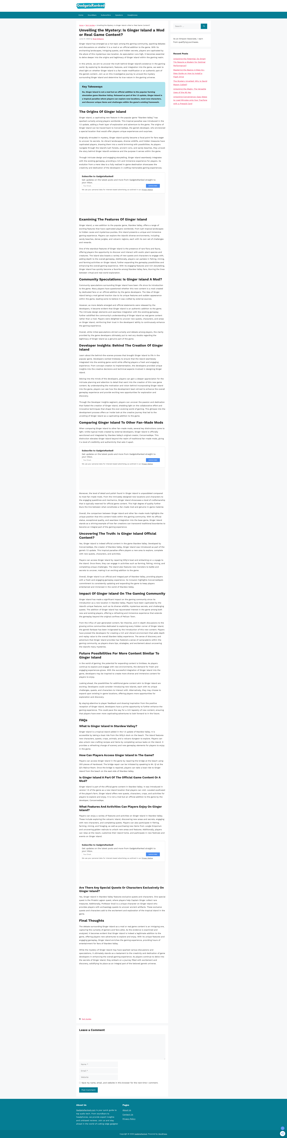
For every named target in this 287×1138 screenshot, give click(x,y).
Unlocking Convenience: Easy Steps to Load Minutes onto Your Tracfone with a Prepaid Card (190, 100)
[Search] (204, 26)
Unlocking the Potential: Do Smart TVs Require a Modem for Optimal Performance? (189, 62)
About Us (127, 1110)
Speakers (119, 15)
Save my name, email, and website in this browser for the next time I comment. (120, 1083)
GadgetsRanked (140, 1134)
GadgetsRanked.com (86, 1110)
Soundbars (92, 15)
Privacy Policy (129, 1119)
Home (80, 15)
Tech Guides (90, 25)
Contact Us (128, 1114)
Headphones (132, 15)
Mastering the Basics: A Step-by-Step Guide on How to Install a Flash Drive (189, 73)
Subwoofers (106, 15)
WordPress (162, 1134)
